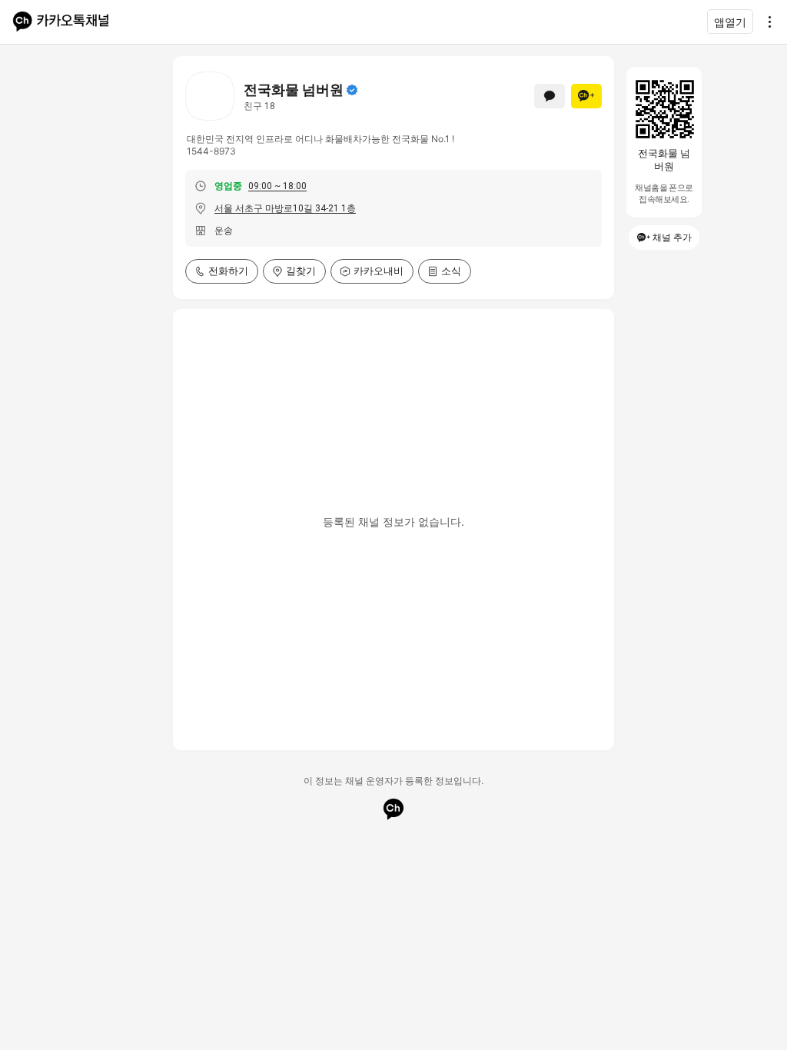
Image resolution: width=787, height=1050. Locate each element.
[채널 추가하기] (586, 96)
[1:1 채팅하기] (549, 96)
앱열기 (730, 21)
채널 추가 (672, 237)
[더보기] (765, 21)
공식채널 (352, 90)
